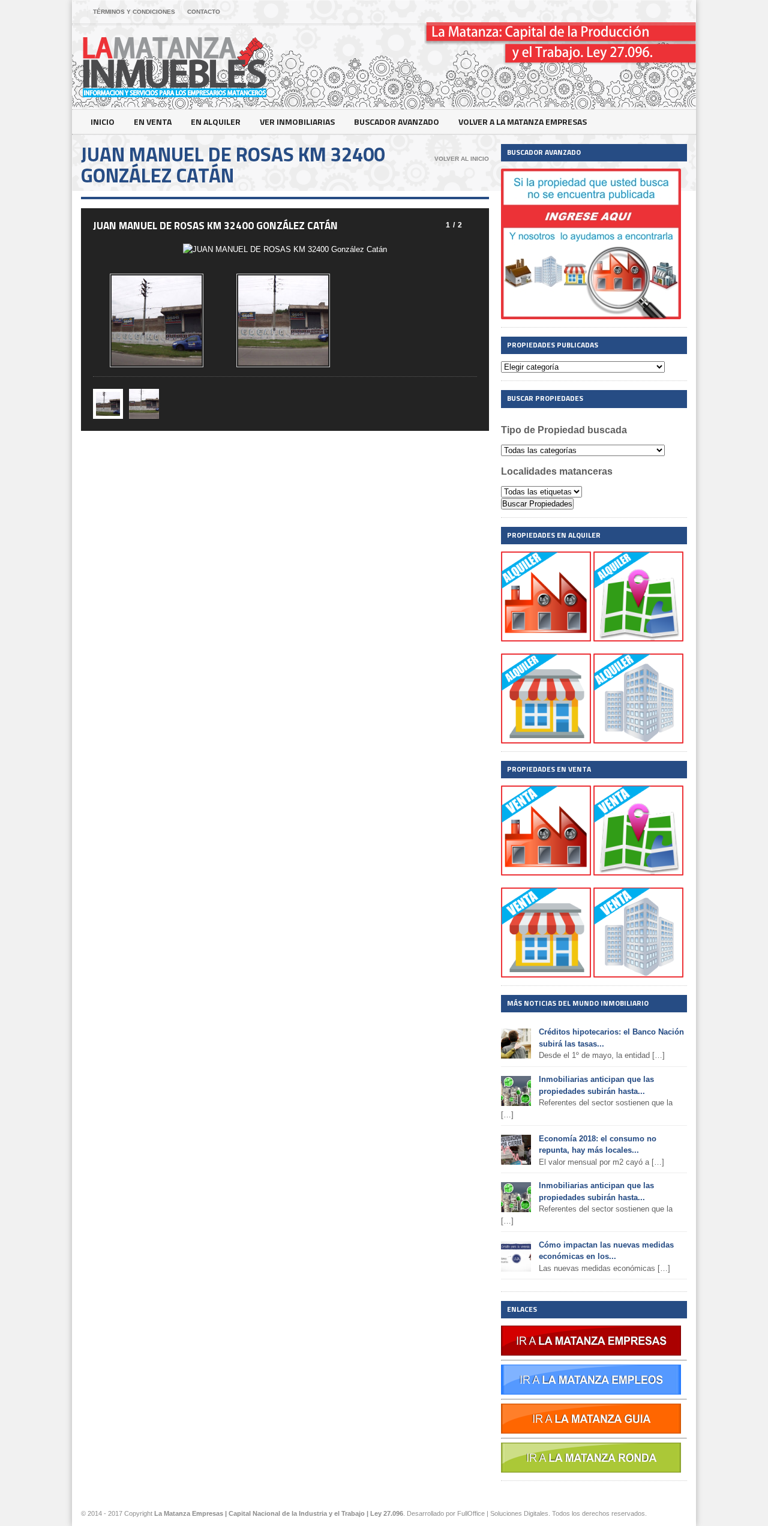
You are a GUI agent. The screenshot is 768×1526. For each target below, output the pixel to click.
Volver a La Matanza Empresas (522, 121)
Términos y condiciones (134, 11)
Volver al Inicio (461, 158)
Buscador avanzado (396, 121)
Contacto (203, 11)
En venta (153, 121)
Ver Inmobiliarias (297, 121)
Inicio (103, 121)
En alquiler (216, 121)
